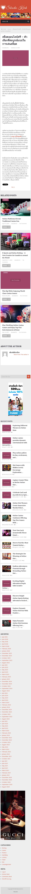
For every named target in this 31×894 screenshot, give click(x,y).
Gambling (5, 855)
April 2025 (5, 672)
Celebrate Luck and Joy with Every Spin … (20, 494)
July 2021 (4, 761)
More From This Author (21, 354)
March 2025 (5, 674)
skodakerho (5, 47)
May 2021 (5, 766)
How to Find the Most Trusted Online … (20, 544)
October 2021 (6, 759)
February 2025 (6, 677)
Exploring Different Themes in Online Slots (20, 428)
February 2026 (6, 648)
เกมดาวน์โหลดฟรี (16, 136)
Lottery (4, 857)
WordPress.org (6, 879)
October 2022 (6, 742)
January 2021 (6, 775)
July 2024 (4, 693)
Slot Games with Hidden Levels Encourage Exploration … (19, 468)
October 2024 (6, 686)
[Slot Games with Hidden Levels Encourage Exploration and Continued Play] (7, 470)
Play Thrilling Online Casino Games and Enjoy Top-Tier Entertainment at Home (13, 327)
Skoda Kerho (20, 889)
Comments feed (7, 876)
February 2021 (6, 773)
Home (4, 29)
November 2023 (7, 712)
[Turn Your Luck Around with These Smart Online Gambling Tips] (7, 536)
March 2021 (5, 770)
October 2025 (6, 658)
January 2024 (6, 707)
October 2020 (6, 782)
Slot (3, 862)
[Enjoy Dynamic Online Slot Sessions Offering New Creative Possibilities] (7, 626)
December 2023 (7, 709)
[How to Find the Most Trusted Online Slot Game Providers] (7, 548)
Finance (4, 852)
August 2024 (6, 691)
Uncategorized (6, 864)
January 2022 (6, 754)
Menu (4, 21)
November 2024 (7, 684)
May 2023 (5, 726)
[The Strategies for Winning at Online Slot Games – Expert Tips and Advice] (7, 559)
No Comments (23, 223)
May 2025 (5, 670)
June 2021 (5, 763)
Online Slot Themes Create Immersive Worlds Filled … (20, 505)
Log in (4, 872)
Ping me (16, 892)
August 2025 (6, 663)
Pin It (13, 187)
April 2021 (5, 768)
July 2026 (4, 637)
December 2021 (7, 756)
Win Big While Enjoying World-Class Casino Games (13, 292)
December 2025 (7, 653)
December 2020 (7, 777)
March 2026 (5, 646)
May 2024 (5, 698)
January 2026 (6, 651)
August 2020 (6, 787)
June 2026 (5, 639)
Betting (4, 848)
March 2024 (5, 702)
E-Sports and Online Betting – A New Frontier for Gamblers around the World (15, 255)
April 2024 (5, 700)
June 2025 (5, 667)
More (5, 227)
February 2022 (6, 752)
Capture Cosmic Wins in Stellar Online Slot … (20, 482)
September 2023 (7, 716)
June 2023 (5, 723)
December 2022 (7, 737)
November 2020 (7, 780)
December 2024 (7, 681)
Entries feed (5, 874)
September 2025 (7, 660)
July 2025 (4, 665)
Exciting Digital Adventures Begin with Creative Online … (14, 584)
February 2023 (6, 733)
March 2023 (5, 730)
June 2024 (5, 695)
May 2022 (5, 747)
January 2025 (6, 679)
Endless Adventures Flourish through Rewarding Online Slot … (20, 569)
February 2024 (6, 705)
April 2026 (5, 644)
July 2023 (4, 721)
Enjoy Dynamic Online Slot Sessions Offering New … (20, 623)
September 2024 (7, 688)
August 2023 (6, 719)
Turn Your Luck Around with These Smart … (20, 532)
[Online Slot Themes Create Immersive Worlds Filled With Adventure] (7, 508)
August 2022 (6, 744)
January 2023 (6, 735)
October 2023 (6, 714)
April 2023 (5, 728)
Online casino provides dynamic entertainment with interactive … (14, 441)
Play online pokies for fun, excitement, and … (20, 455)
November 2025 (7, 655)
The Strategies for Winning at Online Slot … (19, 556)
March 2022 (5, 749)
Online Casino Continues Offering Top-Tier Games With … (20, 519)
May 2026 (5, 641)
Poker (4, 860)
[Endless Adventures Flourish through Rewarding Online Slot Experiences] (7, 571)
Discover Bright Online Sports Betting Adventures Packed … (21, 598)
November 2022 (7, 740)
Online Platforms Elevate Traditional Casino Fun (11, 220)
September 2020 (7, 784)
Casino (9, 29)
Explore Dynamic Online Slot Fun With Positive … (20, 610)
